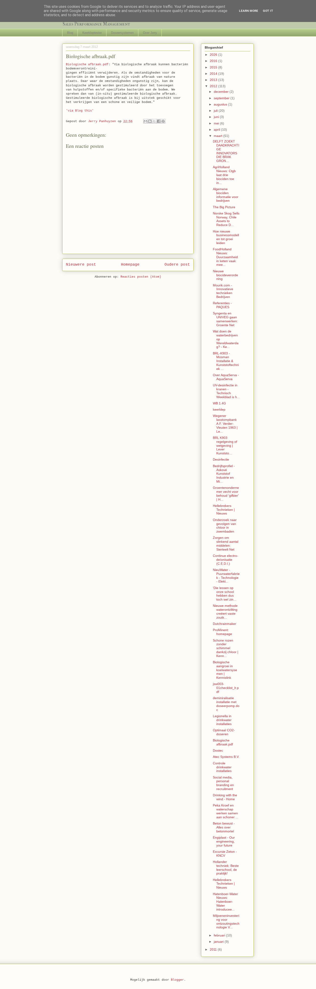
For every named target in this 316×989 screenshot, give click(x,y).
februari (220, 935)
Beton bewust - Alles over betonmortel (224, 827)
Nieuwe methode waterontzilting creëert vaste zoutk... (225, 611)
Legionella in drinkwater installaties (222, 720)
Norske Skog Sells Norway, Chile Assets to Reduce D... (226, 219)
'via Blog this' (80, 110)
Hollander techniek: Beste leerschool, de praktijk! (226, 867)
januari (219, 941)
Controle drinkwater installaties (222, 767)
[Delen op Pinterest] (163, 121)
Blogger (177, 980)
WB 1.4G (219, 403)
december (221, 91)
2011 (214, 949)
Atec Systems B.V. (226, 757)
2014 (214, 73)
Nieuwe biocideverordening (225, 275)
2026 (214, 54)
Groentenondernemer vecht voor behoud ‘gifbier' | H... (226, 493)
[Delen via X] (154, 121)
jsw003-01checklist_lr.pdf (226, 688)
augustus (221, 104)
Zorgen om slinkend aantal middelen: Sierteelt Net (225, 543)
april (217, 129)
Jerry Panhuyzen (103, 121)
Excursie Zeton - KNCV (225, 853)
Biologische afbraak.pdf (87, 64)
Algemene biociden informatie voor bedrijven (225, 194)
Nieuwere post (81, 265)
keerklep (219, 409)
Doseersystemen (122, 32)
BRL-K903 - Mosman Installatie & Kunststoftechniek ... (226, 361)
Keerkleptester (92, 32)
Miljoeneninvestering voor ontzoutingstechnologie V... (226, 921)
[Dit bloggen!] (150, 121)
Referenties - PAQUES (222, 305)
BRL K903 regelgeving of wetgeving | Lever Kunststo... (225, 445)
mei (217, 123)
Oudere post (177, 265)
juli (216, 110)
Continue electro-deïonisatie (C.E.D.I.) (225, 559)
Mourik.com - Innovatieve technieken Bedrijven (223, 291)
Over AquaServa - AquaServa (226, 377)
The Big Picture (224, 207)
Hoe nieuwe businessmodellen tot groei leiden (226, 237)
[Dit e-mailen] (145, 121)
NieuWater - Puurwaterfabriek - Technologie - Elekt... (226, 575)
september (222, 98)
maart (218, 136)
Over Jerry (150, 32)
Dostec (218, 750)
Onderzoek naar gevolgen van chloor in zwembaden (225, 525)
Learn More (248, 10)
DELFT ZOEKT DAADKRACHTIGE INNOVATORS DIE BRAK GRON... (226, 151)
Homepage (130, 265)
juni (217, 117)
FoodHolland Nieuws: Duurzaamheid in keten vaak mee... (225, 257)
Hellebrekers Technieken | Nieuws (224, 509)
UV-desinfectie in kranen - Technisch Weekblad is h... (226, 391)
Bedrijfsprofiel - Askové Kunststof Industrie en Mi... (224, 473)
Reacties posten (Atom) (141, 277)
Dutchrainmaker (224, 624)
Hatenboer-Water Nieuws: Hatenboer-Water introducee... (225, 901)
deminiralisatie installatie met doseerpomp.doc (226, 703)
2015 (214, 67)
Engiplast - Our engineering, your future (224, 841)
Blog (70, 32)
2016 (214, 61)
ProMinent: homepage (222, 632)
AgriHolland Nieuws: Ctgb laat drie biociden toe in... (224, 174)
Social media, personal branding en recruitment (223, 783)
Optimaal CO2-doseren (224, 732)
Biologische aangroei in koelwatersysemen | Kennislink (225, 669)
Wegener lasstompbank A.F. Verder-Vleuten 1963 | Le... (225, 423)
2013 (214, 80)
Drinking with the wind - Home (225, 797)
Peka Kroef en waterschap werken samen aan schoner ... (225, 811)
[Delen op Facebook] (158, 121)
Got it (268, 10)
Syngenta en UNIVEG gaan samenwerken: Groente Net (225, 319)
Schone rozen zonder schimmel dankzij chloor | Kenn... (225, 648)
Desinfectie (221, 459)
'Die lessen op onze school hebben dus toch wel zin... (224, 593)
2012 (214, 86)
